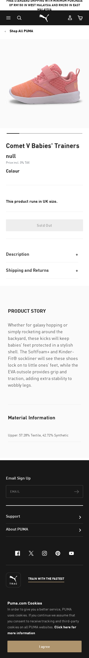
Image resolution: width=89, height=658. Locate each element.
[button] (9, 18)
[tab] (13, 133)
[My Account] (70, 18)
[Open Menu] (9, 18)
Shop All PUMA (21, 31)
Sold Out (44, 225)
